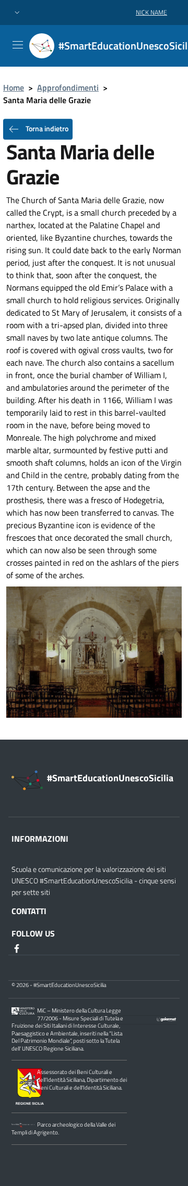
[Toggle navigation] (17, 45)
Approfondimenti (68, 87)
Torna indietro (46, 128)
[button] (17, 13)
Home (13, 87)
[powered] (167, 1018)
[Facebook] (17, 948)
